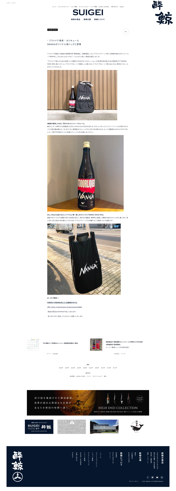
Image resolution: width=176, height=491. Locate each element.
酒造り (135, 454)
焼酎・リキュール (148, 457)
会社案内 (116, 455)
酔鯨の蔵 (140, 456)
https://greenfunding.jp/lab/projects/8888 (66, 307)
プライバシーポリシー (134, 481)
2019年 (103, 368)
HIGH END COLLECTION (157, 460)
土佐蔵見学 (132, 455)
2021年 (91, 368)
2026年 (61, 368)
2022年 (85, 368)
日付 (88, 364)
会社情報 (72, 376)
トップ (8, 3)
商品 (105, 376)
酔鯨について (121, 459)
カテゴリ (88, 373)
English (122, 6)
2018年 (109, 368)
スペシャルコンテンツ (63, 6)
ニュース (54, 6)
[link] (62, 302)
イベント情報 (93, 6)
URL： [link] (49, 307)
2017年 (115, 368)
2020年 (97, 368)
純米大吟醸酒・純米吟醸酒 (154, 460)
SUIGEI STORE (80, 376)
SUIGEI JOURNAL (104, 6)
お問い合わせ (114, 6)
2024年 (73, 368)
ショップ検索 (74, 6)
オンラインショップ (84, 6)
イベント (89, 376)
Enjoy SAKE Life (113, 458)
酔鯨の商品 (162, 458)
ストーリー (110, 455)
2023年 (79, 368)
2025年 (67, 368)
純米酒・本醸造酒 (151, 457)
